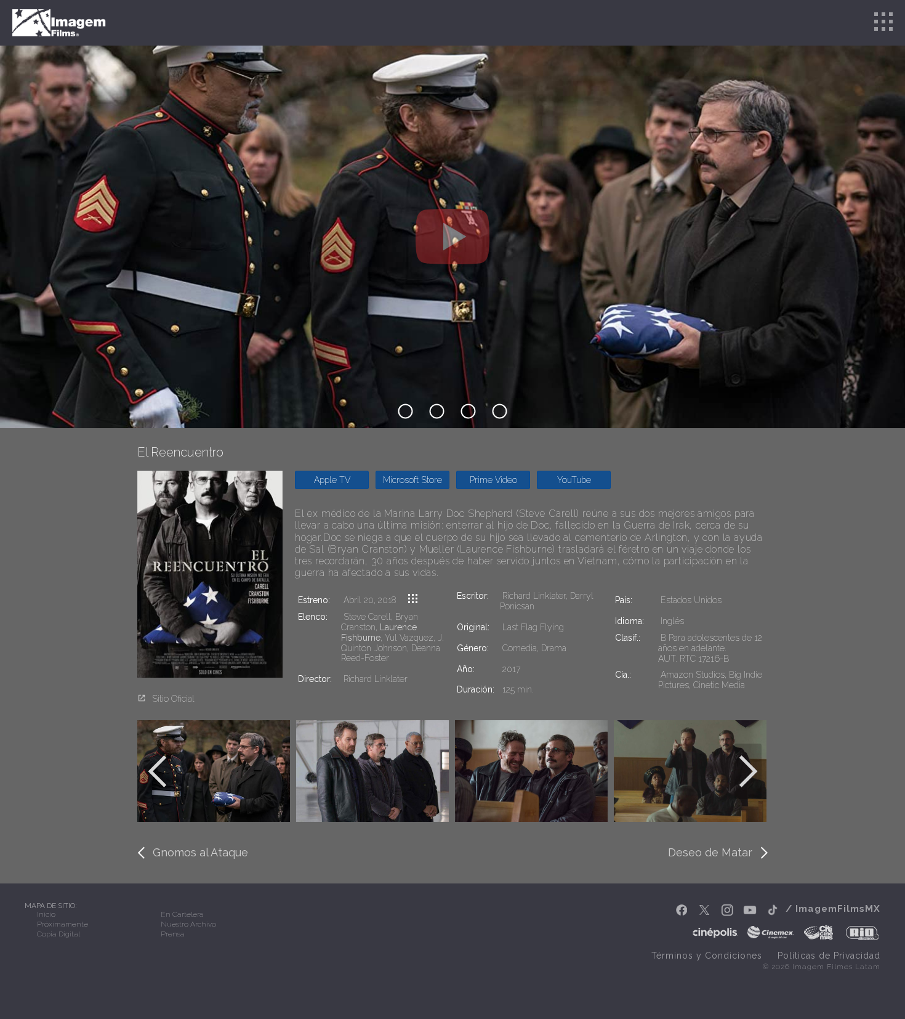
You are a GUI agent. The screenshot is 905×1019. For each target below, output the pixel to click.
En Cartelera (182, 914)
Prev (157, 771)
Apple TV (332, 480)
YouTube (574, 480)
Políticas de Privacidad (829, 955)
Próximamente (62, 924)
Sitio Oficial (173, 699)
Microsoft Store (412, 480)
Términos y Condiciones (706, 955)
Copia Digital (58, 934)
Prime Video (493, 480)
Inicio (46, 914)
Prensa (173, 934)
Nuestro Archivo (188, 924)
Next (748, 771)
